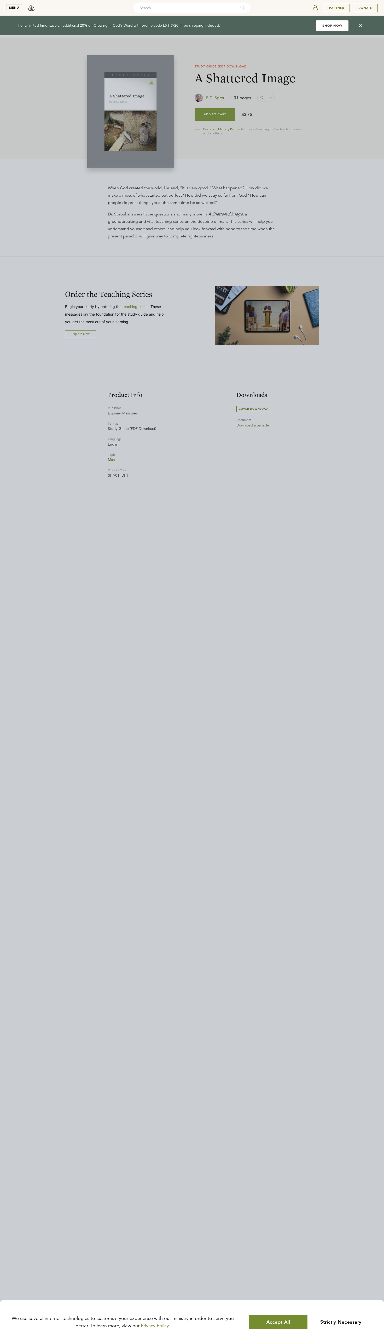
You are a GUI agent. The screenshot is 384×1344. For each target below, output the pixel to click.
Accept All (278, 1322)
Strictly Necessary (341, 1322)
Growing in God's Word (113, 25)
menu (14, 7)
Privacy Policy (155, 1326)
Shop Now (332, 25)
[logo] (31, 8)
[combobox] (185, 8)
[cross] (360, 25)
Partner (336, 8)
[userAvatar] (315, 8)
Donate (365, 8)
